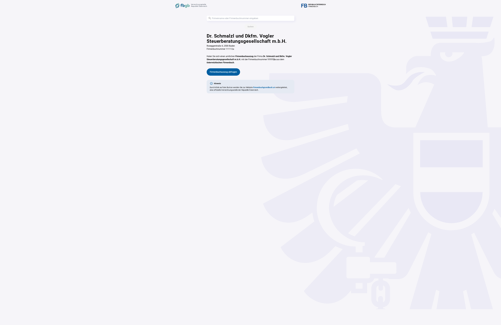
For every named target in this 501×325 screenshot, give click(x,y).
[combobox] (250, 18)
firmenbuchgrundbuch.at (264, 87)
